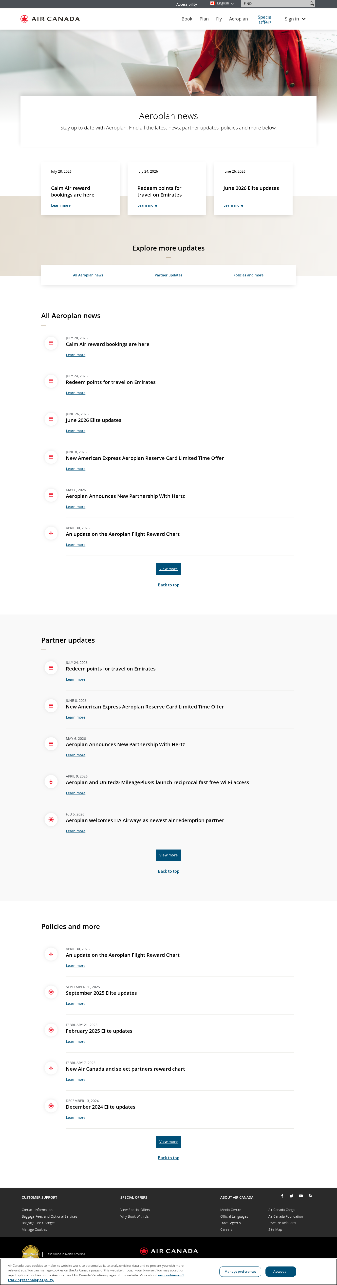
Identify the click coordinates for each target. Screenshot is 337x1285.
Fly (219, 19)
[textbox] (275, 3)
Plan (204, 19)
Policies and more (248, 275)
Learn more (61, 205)
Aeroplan (238, 19)
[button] (312, 3)
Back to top (168, 585)
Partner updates (168, 275)
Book (187, 19)
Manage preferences (240, 1271)
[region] (168, 1271)
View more (168, 568)
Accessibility (186, 4)
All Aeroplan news (88, 275)
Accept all (280, 1271)
